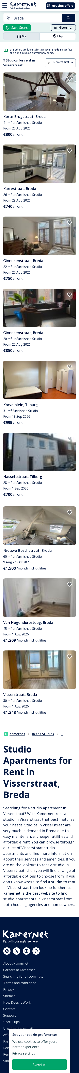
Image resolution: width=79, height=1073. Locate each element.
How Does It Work (17, 1002)
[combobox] (30, 18)
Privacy (8, 989)
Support (9, 1015)
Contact (9, 1009)
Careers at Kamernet (19, 970)
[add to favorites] (70, 78)
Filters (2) (65, 27)
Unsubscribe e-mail (18, 1028)
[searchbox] (36, 18)
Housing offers (62, 6)
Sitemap (9, 996)
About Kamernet (15, 963)
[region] (39, 1051)
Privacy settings (23, 1053)
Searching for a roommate (23, 976)
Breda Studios (43, 734)
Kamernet (17, 734)
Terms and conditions (19, 983)
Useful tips (11, 1022)
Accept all (39, 1064)
